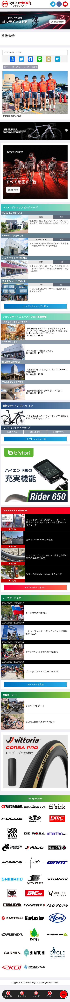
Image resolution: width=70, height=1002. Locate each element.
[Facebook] (30, 59)
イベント (49, 996)
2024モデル (58, 432)
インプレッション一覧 (35, 439)
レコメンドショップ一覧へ (35, 306)
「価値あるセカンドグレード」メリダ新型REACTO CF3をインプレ (47, 417)
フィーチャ (22, 996)
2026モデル (12, 432)
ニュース (8, 996)
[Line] (39, 59)
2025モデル (35, 432)
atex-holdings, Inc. (32, 983)
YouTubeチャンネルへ (35, 587)
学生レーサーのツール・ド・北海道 (20, 67)
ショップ (36, 996)
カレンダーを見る (35, 684)
